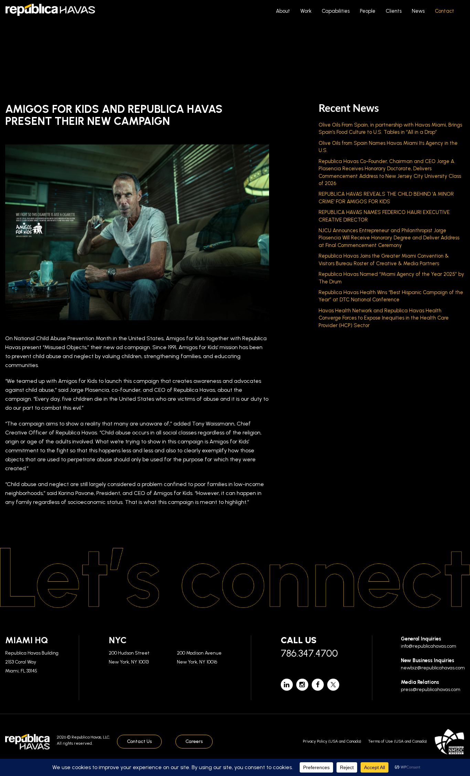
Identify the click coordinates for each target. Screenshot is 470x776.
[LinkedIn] (287, 685)
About (283, 11)
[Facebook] (318, 685)
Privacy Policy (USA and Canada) (332, 741)
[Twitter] (333, 685)
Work (305, 11)
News (418, 11)
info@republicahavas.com (428, 646)
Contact (444, 11)
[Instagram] (302, 685)
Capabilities (336, 11)
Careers (194, 741)
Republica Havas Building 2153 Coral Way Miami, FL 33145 (31, 661)
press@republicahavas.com (430, 689)
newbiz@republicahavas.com (433, 668)
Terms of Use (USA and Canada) (397, 741)
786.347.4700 (309, 653)
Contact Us (139, 741)
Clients (394, 11)
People (367, 11)
